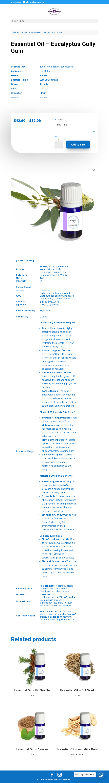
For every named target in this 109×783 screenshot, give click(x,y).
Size (57, 119)
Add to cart (78, 144)
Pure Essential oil (26, 32)
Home (15, 32)
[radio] (58, 125)
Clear (93, 131)
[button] (93, 170)
